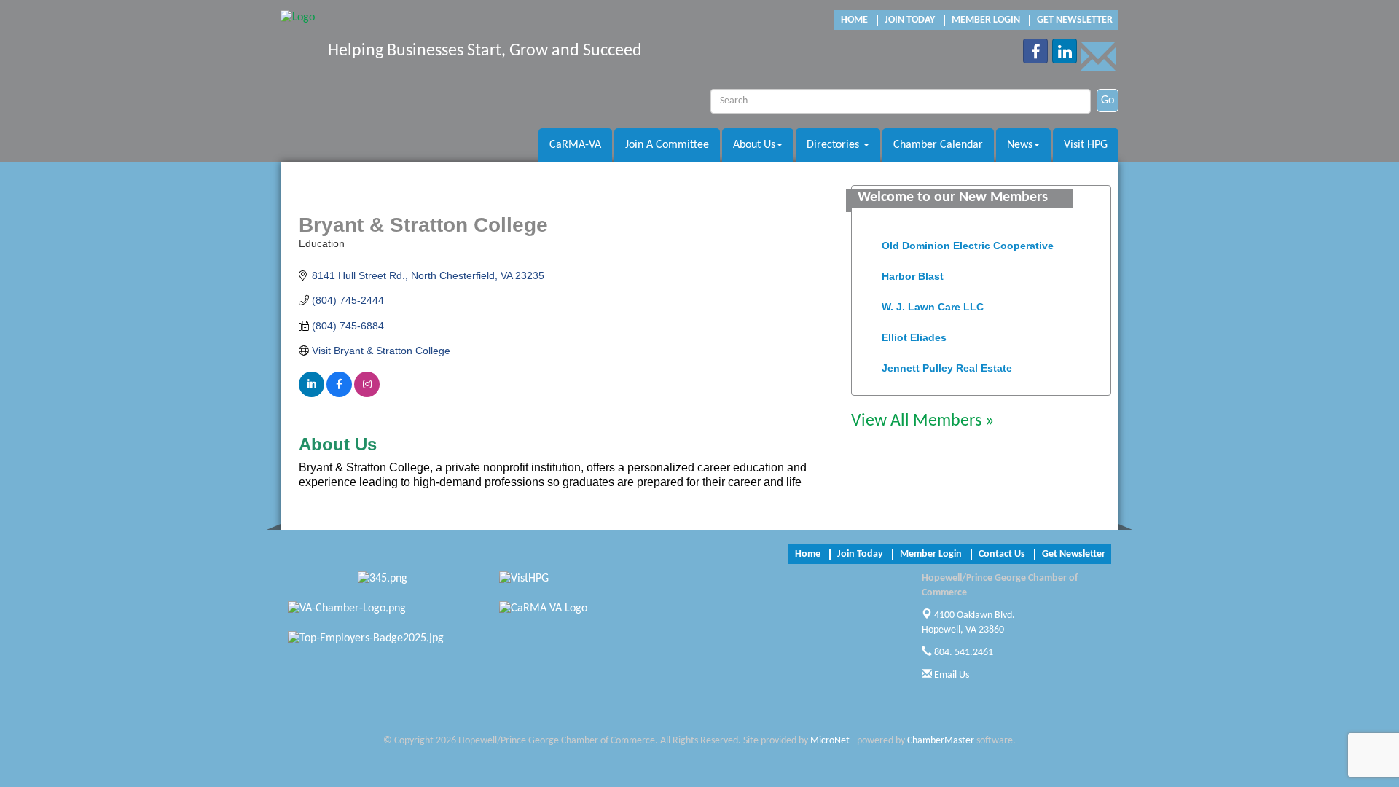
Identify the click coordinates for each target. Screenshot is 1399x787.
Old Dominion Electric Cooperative (968, 241)
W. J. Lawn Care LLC (933, 302)
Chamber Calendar (938, 145)
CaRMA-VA (575, 145)
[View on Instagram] (367, 393)
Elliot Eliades (914, 333)
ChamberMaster (940, 740)
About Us (754, 145)
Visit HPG (1086, 145)
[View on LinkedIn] (311, 393)
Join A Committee (667, 145)
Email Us (950, 675)
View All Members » (922, 421)
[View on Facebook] (339, 393)
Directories (834, 145)
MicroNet (830, 740)
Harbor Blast (913, 272)
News (1019, 145)
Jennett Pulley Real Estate (947, 363)
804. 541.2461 (962, 652)
